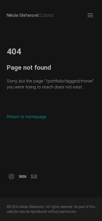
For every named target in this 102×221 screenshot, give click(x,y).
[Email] (34, 176)
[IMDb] (22, 176)
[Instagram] (11, 176)
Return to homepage (26, 116)
